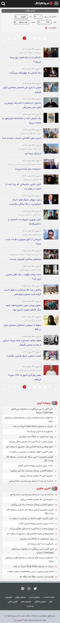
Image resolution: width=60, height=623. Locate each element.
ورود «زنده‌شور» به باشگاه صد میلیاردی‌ (36, 436)
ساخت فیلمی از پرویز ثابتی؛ (30, 270)
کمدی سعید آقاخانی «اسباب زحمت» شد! (21, 138)
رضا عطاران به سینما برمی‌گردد (29, 215)
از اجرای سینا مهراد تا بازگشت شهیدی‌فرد (25, 254)
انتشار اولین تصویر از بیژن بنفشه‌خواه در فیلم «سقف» (30, 571)
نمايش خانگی (40, 602)
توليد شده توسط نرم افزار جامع (29, 620)
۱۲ (14, 38)
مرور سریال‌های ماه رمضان (31, 133)
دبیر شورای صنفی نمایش (31, 234)
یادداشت (30, 606)
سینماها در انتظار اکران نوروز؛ (29, 52)
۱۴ (14, 42)
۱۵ (9, 42)
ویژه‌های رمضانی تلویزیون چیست (25, 259)
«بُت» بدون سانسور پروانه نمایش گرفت (35, 466)
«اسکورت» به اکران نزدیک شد (40, 431)
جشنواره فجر (26, 602)
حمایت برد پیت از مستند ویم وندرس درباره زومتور (31, 481)
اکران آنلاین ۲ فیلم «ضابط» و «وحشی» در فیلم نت (31, 452)
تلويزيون (8, 597)
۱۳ (9, 38)
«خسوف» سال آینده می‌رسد (28, 169)
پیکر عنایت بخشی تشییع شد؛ (29, 149)
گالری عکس (12, 602)
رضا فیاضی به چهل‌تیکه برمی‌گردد (25, 73)
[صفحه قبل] (56, 40)
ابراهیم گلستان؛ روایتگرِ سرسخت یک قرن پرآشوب (31, 471)
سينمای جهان (20, 597)
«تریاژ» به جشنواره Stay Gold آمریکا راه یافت (32, 426)
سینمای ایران (34, 597)
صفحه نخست (49, 597)
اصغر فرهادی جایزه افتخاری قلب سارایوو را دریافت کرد (29, 447)
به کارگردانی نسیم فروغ (32, 179)
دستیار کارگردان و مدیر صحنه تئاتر (28, 370)
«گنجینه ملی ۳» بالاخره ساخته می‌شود (36, 476)
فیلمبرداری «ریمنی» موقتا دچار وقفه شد (36, 576)
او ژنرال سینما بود (32, 154)
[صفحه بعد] (3, 40)
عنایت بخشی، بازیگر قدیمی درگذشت (23, 356)
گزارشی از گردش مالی (32, 320)
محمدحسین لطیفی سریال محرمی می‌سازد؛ (24, 164)
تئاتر (50, 602)
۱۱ (19, 38)
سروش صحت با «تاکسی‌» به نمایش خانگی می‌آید (31, 442)
